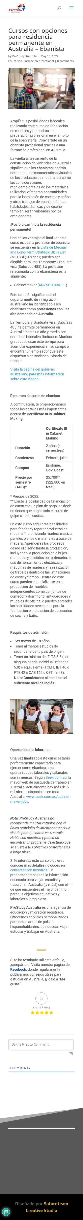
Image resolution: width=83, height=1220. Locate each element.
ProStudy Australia (24, 56)
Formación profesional (39, 61)
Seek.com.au (56, 777)
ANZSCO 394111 (52, 285)
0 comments (65, 61)
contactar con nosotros (28, 870)
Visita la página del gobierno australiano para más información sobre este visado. (37, 374)
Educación (15, 61)
